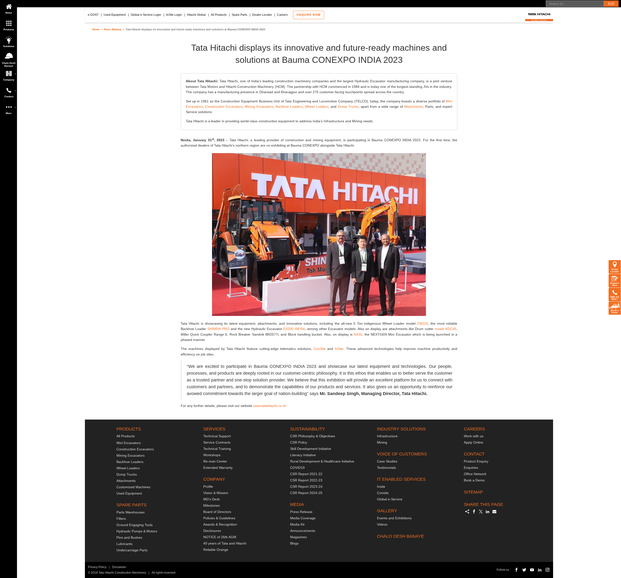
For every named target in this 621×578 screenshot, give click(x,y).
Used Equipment (115, 15)
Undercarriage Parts (131, 550)
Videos (382, 524)
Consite (383, 493)
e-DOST (93, 15)
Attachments (413, 106)
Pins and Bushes (129, 537)
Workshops (212, 455)
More (9, 113)
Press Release (113, 29)
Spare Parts (239, 15)
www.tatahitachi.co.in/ (269, 406)
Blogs (294, 543)
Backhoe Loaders (289, 106)
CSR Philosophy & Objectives (312, 436)
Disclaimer (119, 567)
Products (8, 29)
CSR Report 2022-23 (306, 480)
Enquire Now (614, 284)
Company (8, 79)
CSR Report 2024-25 (306, 493)
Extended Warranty (218, 468)
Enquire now (308, 15)
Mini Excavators (128, 443)
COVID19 (297, 468)
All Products (219, 15)
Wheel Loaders (316, 106)
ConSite (320, 349)
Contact (8, 96)
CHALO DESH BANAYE (400, 536)
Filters (121, 518)
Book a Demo (615, 311)
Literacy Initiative (303, 455)
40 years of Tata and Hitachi (224, 543)
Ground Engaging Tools (134, 525)
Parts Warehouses (130, 512)
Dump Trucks (348, 106)
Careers (282, 15)
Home (8, 12)
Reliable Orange (215, 550)
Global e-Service (389, 499)
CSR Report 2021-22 (306, 474)
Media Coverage (303, 518)
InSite (339, 349)
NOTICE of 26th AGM (219, 537)
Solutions (8, 46)
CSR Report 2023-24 (306, 486)
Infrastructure (387, 436)
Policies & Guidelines (219, 518)
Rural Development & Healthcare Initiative (322, 461)
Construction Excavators (224, 106)
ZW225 (422, 323)
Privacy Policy (97, 567)
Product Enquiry (476, 461)
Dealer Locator (262, 15)
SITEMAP (473, 492)
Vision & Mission (215, 493)
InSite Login (174, 15)
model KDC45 (445, 329)
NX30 (358, 334)
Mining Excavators (259, 106)
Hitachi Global (196, 15)
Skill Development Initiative (310, 449)
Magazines (298, 537)
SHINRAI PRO (218, 329)
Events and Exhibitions (394, 518)
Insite (381, 486)
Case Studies (387, 461)
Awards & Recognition (220, 524)
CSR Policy (298, 442)
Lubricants (124, 544)
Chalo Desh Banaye (9, 64)
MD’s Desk (211, 499)
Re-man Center (215, 461)
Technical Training (217, 449)
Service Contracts (216, 442)
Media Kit (297, 524)
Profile (208, 486)
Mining (382, 442)
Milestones (211, 505)
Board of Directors (217, 512)
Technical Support (217, 436)
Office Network (475, 474)
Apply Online (473, 442)
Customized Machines (133, 487)
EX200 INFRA (294, 329)
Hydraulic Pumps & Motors (136, 531)
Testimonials (386, 468)
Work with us (473, 436)
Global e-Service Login (146, 15)
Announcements (302, 531)
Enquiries (471, 468)
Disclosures (212, 531)
